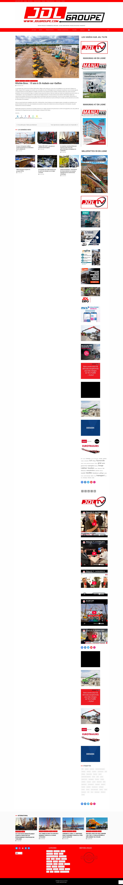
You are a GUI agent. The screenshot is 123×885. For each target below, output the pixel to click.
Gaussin (82, 463)
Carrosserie (56, 851)
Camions (88, 458)
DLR (90, 461)
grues (103, 463)
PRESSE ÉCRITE (50, 30)
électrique (85, 477)
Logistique (67, 863)
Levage (17, 80)
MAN (103, 468)
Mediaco (101, 470)
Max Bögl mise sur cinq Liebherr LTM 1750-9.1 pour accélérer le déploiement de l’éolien (96, 835)
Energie (61, 853)
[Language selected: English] (18, 853)
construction (86, 460)
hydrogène (91, 465)
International (18, 831)
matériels (24, 118)
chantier (100, 458)
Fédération (49, 861)
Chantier (41, 831)
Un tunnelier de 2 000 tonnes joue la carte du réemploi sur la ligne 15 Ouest (47, 171)
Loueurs (48, 866)
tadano (92, 475)
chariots (105, 458)
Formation (64, 858)
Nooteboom (96, 473)
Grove (96, 463)
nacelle (83, 473)
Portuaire (67, 869)
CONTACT (82, 30)
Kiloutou (96, 465)
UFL (105, 475)
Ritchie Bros (32, 118)
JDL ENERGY (49, 863)
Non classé (49, 869)
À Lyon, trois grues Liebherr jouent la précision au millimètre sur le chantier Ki (24, 147)
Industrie (55, 861)
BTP (17, 118)
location (91, 468)
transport (100, 475)
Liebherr (84, 468)
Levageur (55, 831)
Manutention (22, 80)
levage (100, 466)
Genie (85, 463)
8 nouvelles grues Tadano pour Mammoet (27, 124)
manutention (90, 470)
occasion (27, 118)
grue (99, 463)
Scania (82, 475)
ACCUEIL (34, 30)
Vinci (82, 477)
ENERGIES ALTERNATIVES (52, 856)
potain (105, 473)
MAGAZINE (54, 866)
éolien (93, 477)
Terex (95, 475)
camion (84, 458)
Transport (27, 80)
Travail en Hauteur (33, 80)
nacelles (89, 473)
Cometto (82, 460)
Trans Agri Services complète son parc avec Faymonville (63, 124)
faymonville (100, 461)
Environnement (62, 856)
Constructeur (88, 831)
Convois (56, 853)
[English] (90, 30)
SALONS (74, 30)
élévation (89, 477)
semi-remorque (87, 475)
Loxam (96, 468)
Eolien (48, 858)
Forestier (58, 858)
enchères (20, 118)
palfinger (101, 473)
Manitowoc (83, 470)
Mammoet (100, 468)
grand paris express (90, 463)
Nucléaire (56, 869)
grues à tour (84, 465)
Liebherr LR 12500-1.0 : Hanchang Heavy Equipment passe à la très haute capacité (72, 835)
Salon (51, 871)
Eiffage (94, 460)
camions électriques (94, 458)
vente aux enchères (38, 118)
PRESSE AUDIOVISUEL (63, 30)
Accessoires (49, 851)
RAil (48, 871)
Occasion (62, 869)
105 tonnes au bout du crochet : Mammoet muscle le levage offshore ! (49, 835)
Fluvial (52, 858)
